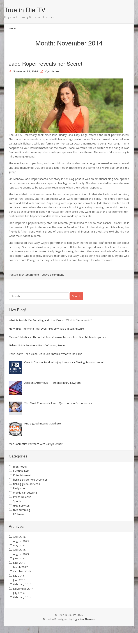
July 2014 (18, 593)
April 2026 (19, 536)
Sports (17, 501)
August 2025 (21, 541)
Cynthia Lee (52, 71)
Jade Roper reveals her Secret (45, 63)
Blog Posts (20, 466)
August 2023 (21, 554)
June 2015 (19, 580)
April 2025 (19, 549)
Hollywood (19, 488)
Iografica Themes (84, 619)
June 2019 (19, 562)
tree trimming (21, 510)
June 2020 (19, 558)
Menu (12, 28)
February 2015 (22, 584)
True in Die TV (24, 9)
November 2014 (23, 588)
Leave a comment (53, 274)
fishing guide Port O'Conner (30, 479)
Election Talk (21, 471)
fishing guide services (26, 484)
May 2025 (19, 545)
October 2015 (22, 571)
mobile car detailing (25, 492)
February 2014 (22, 597)
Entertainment (30, 274)
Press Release (22, 497)
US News (18, 514)
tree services (21, 505)
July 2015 (18, 575)
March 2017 (20, 567)
